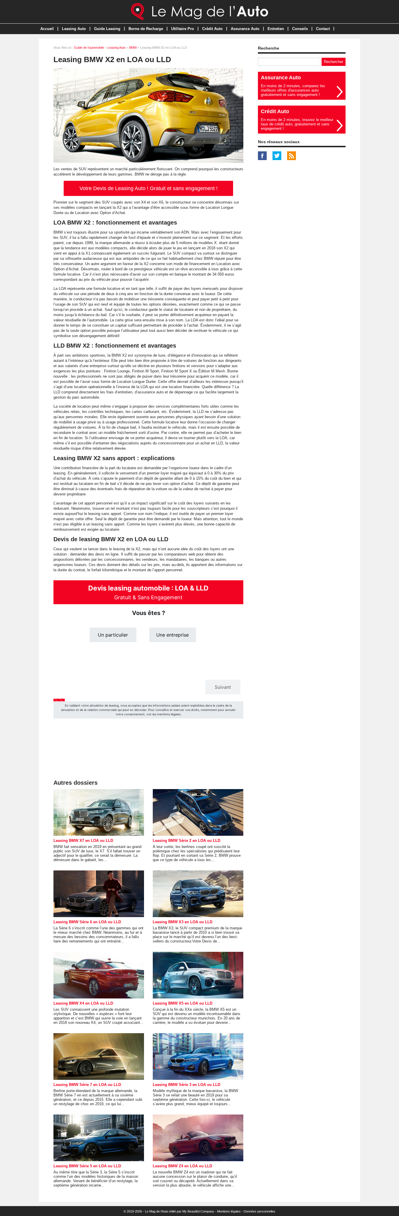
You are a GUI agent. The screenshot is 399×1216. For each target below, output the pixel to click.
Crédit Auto (212, 29)
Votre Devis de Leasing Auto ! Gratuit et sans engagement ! (148, 188)
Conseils (300, 29)
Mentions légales (229, 1211)
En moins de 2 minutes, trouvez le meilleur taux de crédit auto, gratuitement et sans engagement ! (297, 124)
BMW (133, 47)
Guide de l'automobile (89, 47)
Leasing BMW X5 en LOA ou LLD (182, 1003)
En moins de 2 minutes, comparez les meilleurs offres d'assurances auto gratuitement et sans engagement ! (293, 90)
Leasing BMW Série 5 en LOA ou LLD (87, 1166)
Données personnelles (259, 1211)
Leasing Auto (74, 29)
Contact (323, 29)
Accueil (47, 29)
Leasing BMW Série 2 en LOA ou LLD (186, 840)
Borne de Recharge (146, 29)
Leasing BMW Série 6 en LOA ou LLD (87, 922)
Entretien (276, 29)
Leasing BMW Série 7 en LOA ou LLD (87, 1084)
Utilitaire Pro (182, 29)
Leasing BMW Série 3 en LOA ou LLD (186, 1084)
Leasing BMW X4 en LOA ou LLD (83, 1003)
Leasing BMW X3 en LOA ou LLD (182, 922)
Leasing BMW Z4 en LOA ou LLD (182, 1166)
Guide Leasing (107, 29)
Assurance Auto (245, 29)
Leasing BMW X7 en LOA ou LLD (83, 840)
